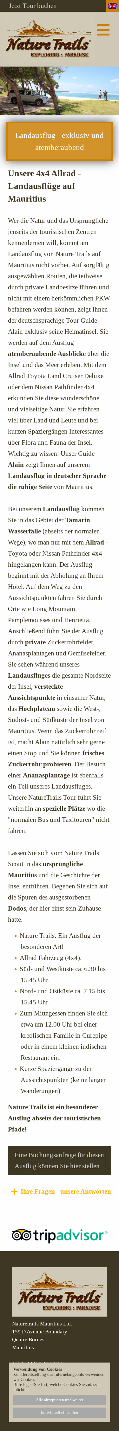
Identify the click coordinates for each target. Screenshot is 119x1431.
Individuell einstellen (59, 1412)
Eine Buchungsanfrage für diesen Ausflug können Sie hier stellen (59, 1160)
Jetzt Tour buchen (33, 6)
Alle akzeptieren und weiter (59, 1399)
